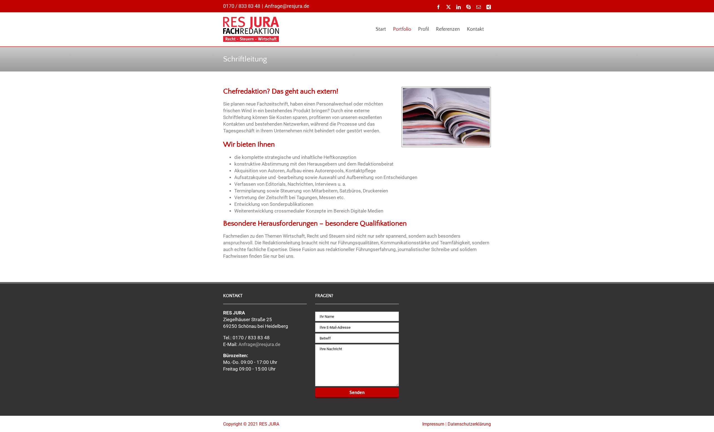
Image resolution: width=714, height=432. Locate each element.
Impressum (433, 424)
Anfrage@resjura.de (287, 6)
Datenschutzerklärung (469, 424)
